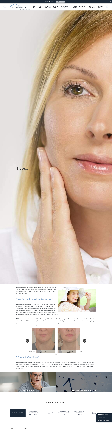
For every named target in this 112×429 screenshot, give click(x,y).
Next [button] (84, 341)
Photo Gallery (75, 7)
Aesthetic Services (56, 7)
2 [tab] (56, 354)
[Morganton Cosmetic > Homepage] (19, 6)
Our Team (40, 7)
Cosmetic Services (47, 7)
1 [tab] (55, 354)
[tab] (18, 413)
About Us (35, 7)
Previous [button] (27, 341)
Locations (82, 6)
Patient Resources (92, 7)
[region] (56, 340)
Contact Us (100, 7)
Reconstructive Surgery (66, 7)
